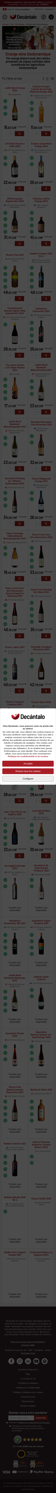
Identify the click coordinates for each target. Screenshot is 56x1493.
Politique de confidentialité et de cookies (28, 756)
